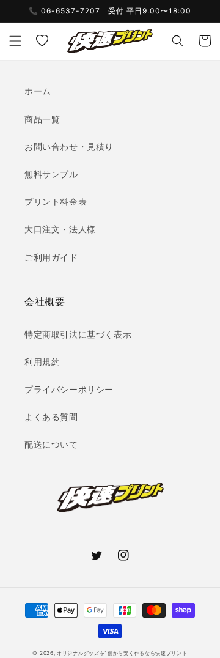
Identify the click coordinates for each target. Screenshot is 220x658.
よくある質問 (51, 417)
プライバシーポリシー (69, 389)
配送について (51, 444)
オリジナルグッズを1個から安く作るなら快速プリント (122, 653)
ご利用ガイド (51, 257)
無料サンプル (51, 174)
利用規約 (42, 362)
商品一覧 (42, 119)
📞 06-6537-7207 (64, 10)
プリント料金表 (55, 201)
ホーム (37, 91)
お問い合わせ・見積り (69, 146)
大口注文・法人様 (60, 229)
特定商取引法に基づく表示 (77, 334)
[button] (15, 41)
